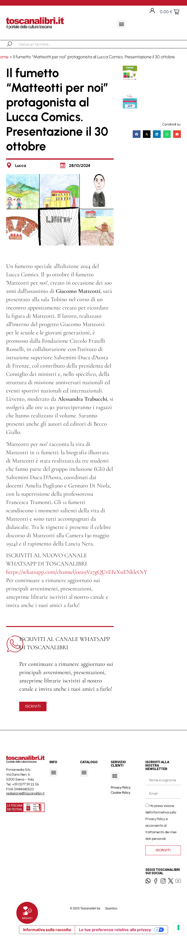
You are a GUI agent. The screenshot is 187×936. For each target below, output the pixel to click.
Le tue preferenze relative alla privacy (115, 929)
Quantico (111, 908)
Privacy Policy (121, 787)
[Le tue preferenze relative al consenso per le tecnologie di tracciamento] (178, 927)
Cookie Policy (120, 793)
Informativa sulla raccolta (47, 929)
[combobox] (44, 44)
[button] (121, 24)
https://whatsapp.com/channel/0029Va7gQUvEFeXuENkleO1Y (76, 572)
